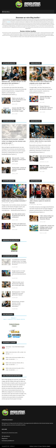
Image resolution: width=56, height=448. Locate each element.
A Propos (40, 446)
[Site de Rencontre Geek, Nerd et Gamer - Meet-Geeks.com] (14, 331)
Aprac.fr (5, 319)
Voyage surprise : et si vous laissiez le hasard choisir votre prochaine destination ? (19, 273)
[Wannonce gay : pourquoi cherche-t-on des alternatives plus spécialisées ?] (14, 73)
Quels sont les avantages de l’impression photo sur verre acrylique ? (46, 157)
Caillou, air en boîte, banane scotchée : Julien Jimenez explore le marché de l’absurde (40, 201)
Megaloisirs (5, 438)
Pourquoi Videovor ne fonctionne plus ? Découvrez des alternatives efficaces (46, 108)
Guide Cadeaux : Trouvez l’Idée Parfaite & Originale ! (15, 346)
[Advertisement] (28, 49)
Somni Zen (23, 319)
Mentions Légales (46, 446)
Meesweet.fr (13, 317)
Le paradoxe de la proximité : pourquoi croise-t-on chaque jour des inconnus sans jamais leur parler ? (14, 141)
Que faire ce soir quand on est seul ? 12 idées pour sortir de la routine (19, 225)
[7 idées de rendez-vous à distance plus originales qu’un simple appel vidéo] (41, 73)
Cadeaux (31, 446)
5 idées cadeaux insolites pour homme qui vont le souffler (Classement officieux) (46, 217)
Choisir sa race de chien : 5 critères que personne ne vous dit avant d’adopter (19, 100)
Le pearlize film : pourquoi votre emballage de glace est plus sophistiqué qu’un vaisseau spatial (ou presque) (47, 228)
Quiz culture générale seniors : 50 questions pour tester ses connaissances (19, 215)
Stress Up (18, 319)
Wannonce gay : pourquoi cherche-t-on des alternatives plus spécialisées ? (18, 304)
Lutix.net (8, 21)
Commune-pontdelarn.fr (8, 440)
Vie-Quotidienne (6, 436)
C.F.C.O (14, 319)
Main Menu (7, 11)
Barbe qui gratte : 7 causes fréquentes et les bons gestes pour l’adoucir (19, 159)
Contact (35, 446)
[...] (16, 94)
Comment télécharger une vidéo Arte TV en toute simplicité (46, 98)
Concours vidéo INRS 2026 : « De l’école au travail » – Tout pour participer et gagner (19, 109)
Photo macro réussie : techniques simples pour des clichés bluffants (46, 167)
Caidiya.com (10, 319)
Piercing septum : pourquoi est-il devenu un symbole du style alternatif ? (19, 169)
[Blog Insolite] (28, 4)
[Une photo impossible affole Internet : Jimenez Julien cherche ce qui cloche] (41, 131)
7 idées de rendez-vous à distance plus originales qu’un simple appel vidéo (18, 283)
